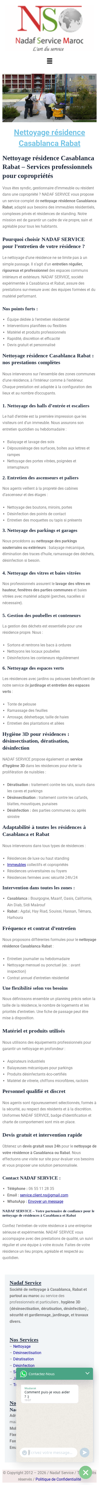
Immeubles (16, 864)
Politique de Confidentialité (58, 1479)
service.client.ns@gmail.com (44, 1195)
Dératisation (23, 1359)
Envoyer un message (45, 1201)
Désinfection (24, 1365)
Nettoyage (22, 1346)
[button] (49, 61)
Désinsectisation (27, 1352)
